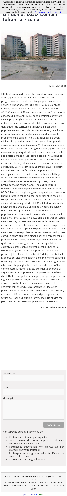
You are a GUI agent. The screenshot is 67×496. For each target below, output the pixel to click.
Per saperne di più (43, 12)
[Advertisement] (33, 341)
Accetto (58, 12)
